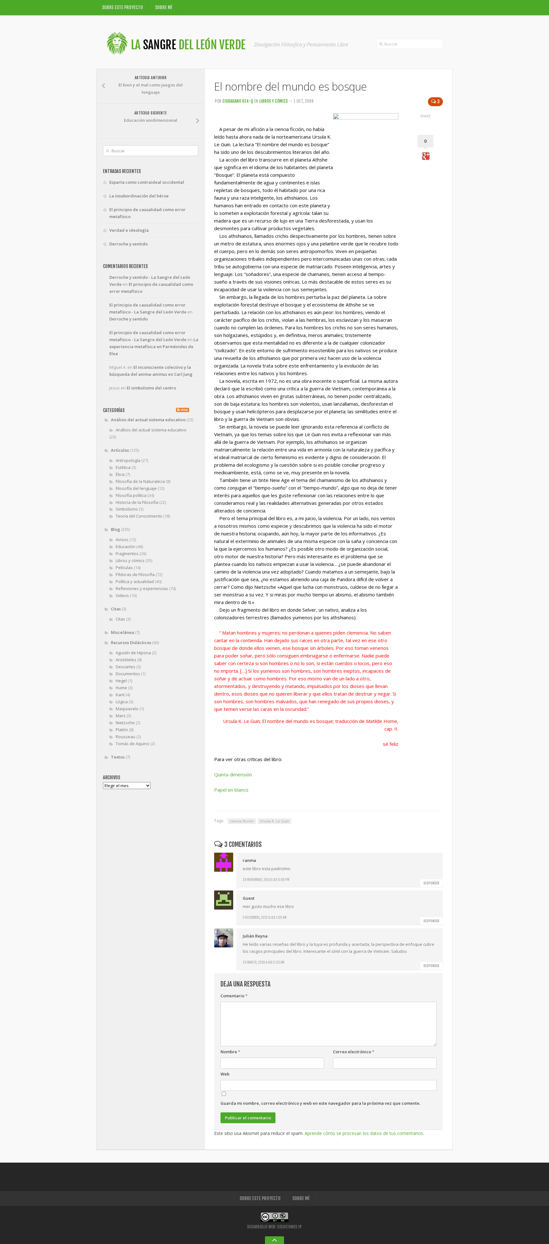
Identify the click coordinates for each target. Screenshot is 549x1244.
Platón (122, 729)
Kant (120, 695)
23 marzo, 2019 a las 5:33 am (263, 962)
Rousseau (125, 736)
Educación (125, 546)
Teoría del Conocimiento (139, 516)
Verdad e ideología (129, 230)
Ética (120, 474)
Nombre (230, 1052)
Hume (121, 688)
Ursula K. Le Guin (274, 821)
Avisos (122, 539)
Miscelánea (122, 632)
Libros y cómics (273, 101)
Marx (120, 715)
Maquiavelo (127, 708)
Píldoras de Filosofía (135, 574)
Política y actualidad (135, 581)
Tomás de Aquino (132, 743)
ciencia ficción (242, 821)
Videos (122, 595)
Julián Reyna (255, 936)
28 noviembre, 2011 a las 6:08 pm (266, 880)
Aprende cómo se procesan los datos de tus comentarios (364, 1133)
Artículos (120, 450)
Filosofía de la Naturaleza (140, 481)
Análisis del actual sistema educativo (148, 420)
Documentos (128, 674)
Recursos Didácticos (131, 642)
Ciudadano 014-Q (237, 101)
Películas (124, 567)
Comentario (233, 996)
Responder (431, 883)
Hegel (121, 681)
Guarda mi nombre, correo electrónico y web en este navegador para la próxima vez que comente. (320, 1103)
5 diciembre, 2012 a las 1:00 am (265, 917)
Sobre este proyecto (122, 7)
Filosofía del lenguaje (136, 488)
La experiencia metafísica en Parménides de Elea (153, 346)
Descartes (125, 667)
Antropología (128, 460)
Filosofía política (131, 495)
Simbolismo (127, 509)
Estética (123, 467)
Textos (118, 757)
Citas (116, 609)
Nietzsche (125, 722)
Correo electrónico (353, 1052)
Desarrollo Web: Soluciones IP (274, 1226)
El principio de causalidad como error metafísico (147, 213)
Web (224, 1074)
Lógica (122, 701)
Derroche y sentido (128, 244)
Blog (115, 529)
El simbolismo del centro (151, 388)
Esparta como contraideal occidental (146, 182)
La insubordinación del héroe (139, 196)
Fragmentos (127, 553)
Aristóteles (126, 660)
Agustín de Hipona (133, 653)
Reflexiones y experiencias (142, 588)
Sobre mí (163, 7)
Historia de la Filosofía (137, 502)
